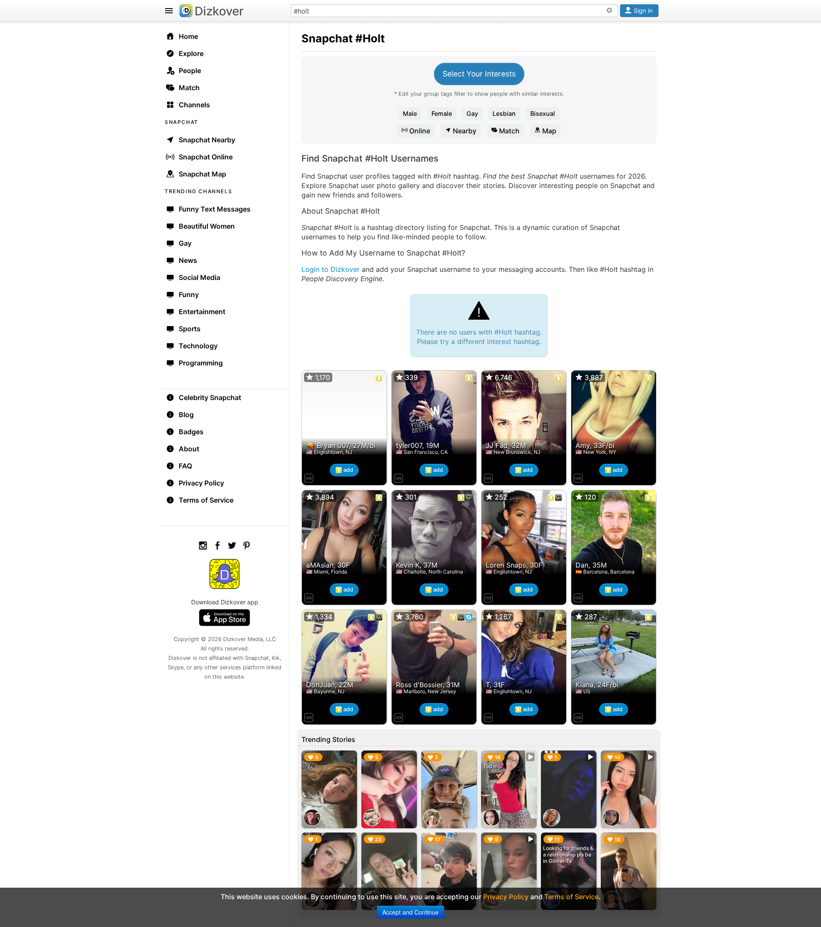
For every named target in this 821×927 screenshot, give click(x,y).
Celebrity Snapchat (210, 397)
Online (419, 131)
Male (410, 113)
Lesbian (504, 113)
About (189, 448)
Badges (191, 431)
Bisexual (542, 113)
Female (441, 113)
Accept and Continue (410, 912)
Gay (472, 113)
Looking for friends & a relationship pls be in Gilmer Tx (568, 854)
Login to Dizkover (330, 269)
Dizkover (219, 11)
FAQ (185, 466)
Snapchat (327, 38)
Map (548, 131)
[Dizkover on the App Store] (309, 477)
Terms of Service (206, 500)
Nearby (463, 131)
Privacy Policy (201, 483)
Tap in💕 (493, 766)
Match (508, 131)
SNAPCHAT (181, 122)
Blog (186, 414)
